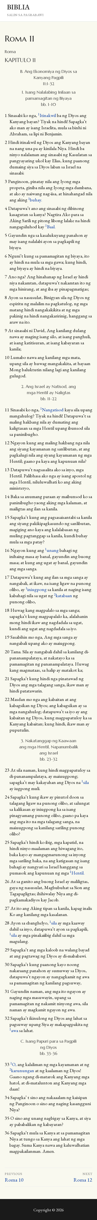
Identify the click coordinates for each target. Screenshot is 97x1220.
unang (52, 550)
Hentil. (77, 873)
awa (13, 1030)
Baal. (50, 227)
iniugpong (36, 589)
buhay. (35, 200)
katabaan (63, 595)
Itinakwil (47, 115)
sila (85, 782)
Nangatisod (52, 410)
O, (13, 1064)
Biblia (18, 7)
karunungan (21, 1070)
